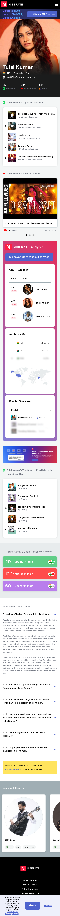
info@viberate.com (14, 769)
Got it (32, 905)
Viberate (12, 4)
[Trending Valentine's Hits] (12, 508)
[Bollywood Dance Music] (12, 519)
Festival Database (30, 893)
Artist (25, 278)
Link (37, 417)
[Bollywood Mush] (12, 487)
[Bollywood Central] (12, 497)
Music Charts (30, 884)
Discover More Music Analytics (29, 257)
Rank (13, 278)
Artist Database (30, 889)
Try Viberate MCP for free (42, 14)
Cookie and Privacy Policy (12, 912)
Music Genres (30, 880)
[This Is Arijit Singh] (12, 529)
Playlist (14, 410)
